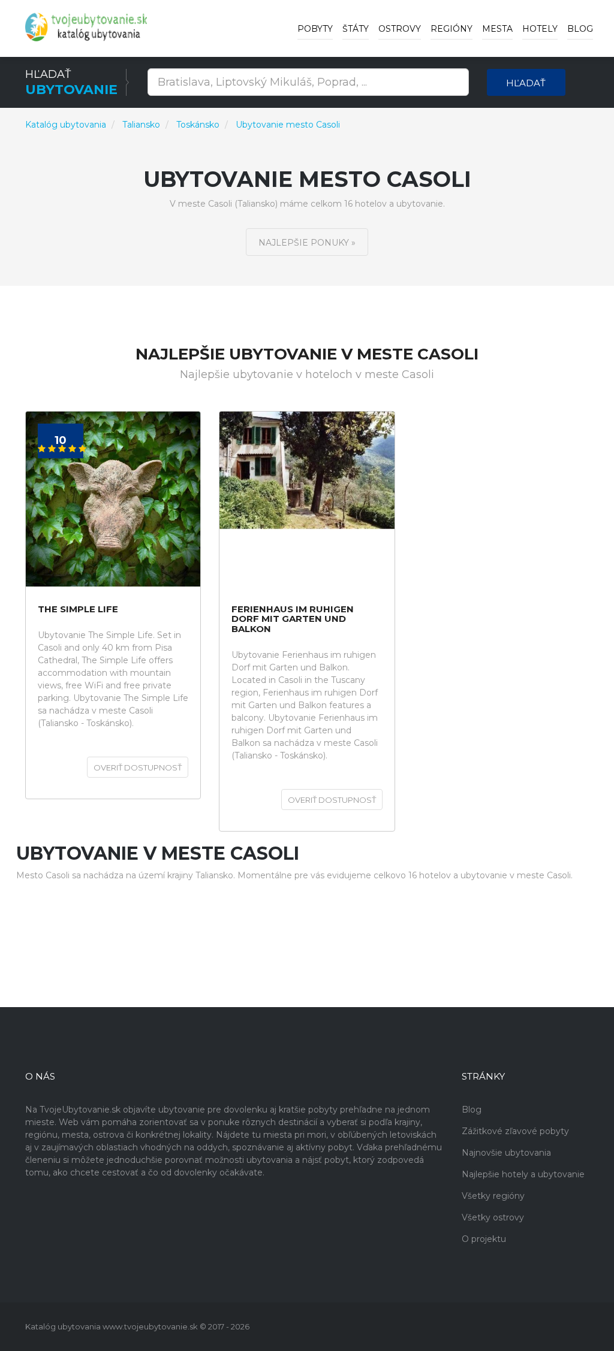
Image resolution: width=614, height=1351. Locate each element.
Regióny (451, 28)
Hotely (540, 28)
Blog (580, 28)
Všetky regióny (493, 1195)
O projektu (484, 1239)
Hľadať (526, 83)
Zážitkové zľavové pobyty (515, 1131)
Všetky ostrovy (493, 1217)
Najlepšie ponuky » (307, 242)
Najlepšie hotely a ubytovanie (523, 1174)
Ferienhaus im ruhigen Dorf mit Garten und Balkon (292, 619)
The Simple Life (78, 610)
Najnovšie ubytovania (506, 1152)
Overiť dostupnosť (138, 767)
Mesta (497, 28)
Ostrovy (399, 28)
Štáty (355, 28)
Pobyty (315, 28)
